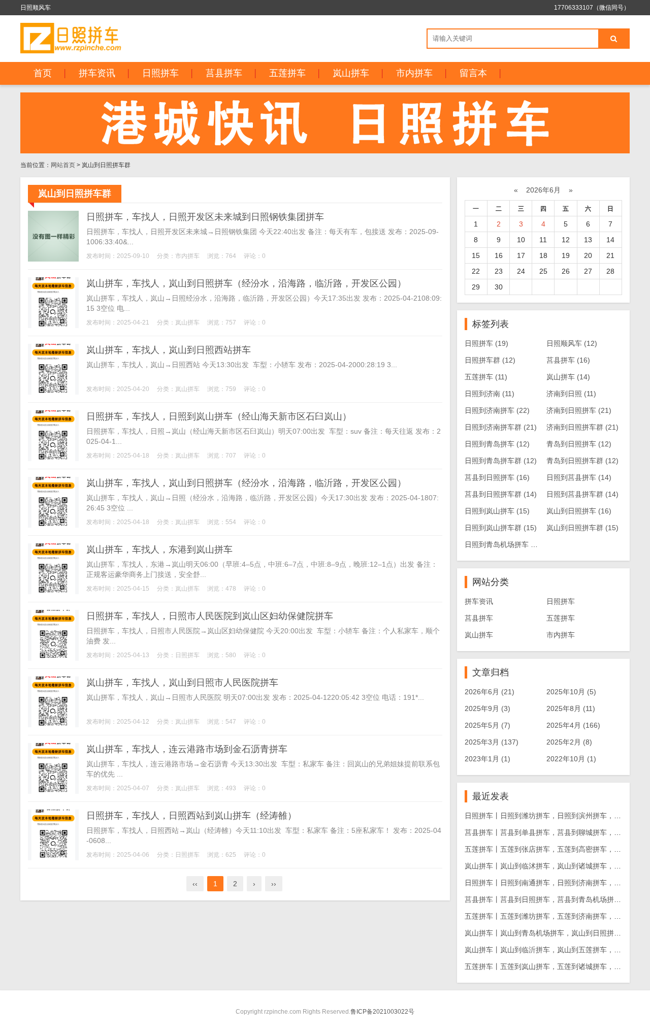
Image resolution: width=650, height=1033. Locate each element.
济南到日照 (571, 394)
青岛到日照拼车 (578, 444)
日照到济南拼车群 (501, 427)
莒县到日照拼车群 (501, 494)
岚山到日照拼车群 (582, 528)
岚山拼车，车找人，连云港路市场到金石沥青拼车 (186, 749)
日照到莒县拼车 (578, 477)
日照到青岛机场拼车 (504, 544)
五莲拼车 (287, 73)
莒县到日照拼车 (497, 477)
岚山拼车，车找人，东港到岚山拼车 (159, 549)
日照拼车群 (490, 360)
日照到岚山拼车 (497, 511)
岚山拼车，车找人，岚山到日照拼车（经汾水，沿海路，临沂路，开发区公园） (246, 283)
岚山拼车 (351, 73)
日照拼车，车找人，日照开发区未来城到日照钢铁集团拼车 (205, 217)
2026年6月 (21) (489, 692)
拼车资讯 (97, 73)
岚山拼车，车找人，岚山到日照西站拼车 (168, 350)
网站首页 (63, 165)
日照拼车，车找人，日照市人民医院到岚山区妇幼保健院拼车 (209, 616)
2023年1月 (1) (487, 759)
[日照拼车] (74, 38)
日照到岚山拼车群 (501, 528)
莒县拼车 (224, 73)
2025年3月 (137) (491, 742)
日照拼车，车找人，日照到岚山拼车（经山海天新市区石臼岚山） (218, 416)
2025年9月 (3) (487, 708)
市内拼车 (414, 73)
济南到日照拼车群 (582, 427)
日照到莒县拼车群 (582, 494)
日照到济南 (489, 394)
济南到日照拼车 (578, 410)
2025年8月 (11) (570, 708)
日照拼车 (160, 73)
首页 (43, 73)
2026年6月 (543, 190)
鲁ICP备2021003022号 (382, 1011)
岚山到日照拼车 (578, 511)
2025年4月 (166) (573, 725)
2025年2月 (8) (569, 742)
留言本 (473, 73)
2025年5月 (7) (487, 725)
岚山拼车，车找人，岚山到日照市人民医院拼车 (182, 682)
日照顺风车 (571, 343)
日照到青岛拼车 (497, 444)
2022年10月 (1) (571, 759)
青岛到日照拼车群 (582, 461)
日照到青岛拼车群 (501, 461)
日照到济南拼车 (497, 410)
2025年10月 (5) (571, 692)
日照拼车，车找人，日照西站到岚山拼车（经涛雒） (191, 816)
